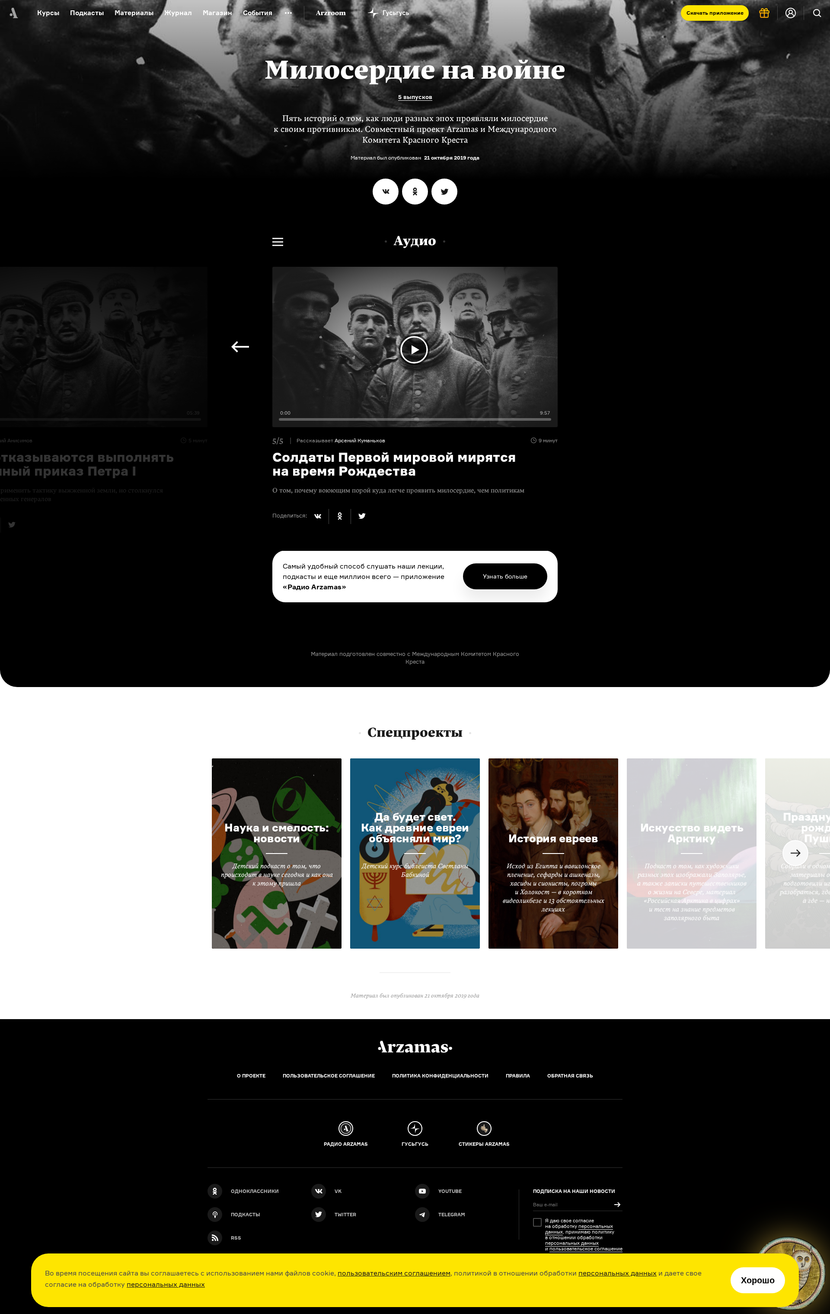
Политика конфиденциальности (440, 1076)
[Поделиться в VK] (386, 192)
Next (795, 853)
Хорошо (758, 1280)
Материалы (134, 13)
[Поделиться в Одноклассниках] (415, 192)
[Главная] (415, 1047)
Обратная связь (570, 1076)
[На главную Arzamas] (13, 13)
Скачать (715, 13)
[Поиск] (817, 13)
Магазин (217, 13)
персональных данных (617, 1273)
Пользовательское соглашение (329, 1076)
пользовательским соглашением (394, 1273)
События (257, 13)
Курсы (48, 13)
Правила (518, 1076)
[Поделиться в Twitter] (444, 192)
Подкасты (87, 13)
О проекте (251, 1076)
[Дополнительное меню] (288, 13)
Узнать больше (505, 576)
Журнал (178, 13)
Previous (240, 346)
